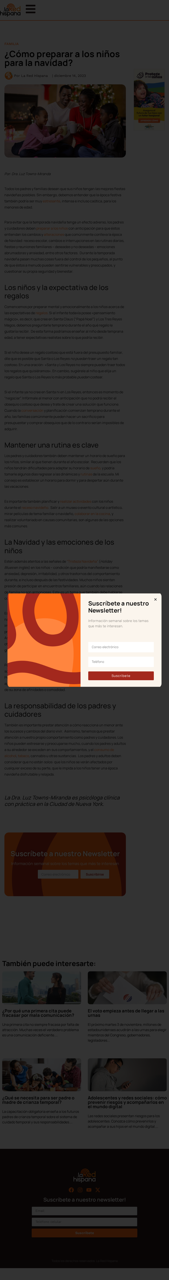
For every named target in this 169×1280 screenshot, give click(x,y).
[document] (84, 640)
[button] (155, 599)
